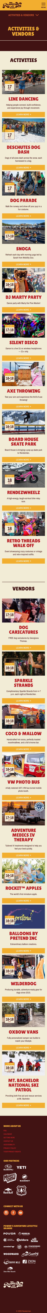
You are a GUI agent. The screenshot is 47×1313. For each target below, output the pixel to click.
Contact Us (8, 1141)
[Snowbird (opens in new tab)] (9, 1247)
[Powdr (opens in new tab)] (10, 1234)
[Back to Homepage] (23, 1284)
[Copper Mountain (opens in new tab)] (9, 1239)
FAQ (5, 1130)
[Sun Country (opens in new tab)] (30, 1254)
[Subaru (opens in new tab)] (8, 1167)
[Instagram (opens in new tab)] (6, 1212)
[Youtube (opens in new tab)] (20, 1212)
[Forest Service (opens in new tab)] (21, 1191)
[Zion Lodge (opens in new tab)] (29, 1262)
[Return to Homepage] (12, 5)
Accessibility (9, 1144)
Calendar (8, 1134)
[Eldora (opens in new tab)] (22, 1239)
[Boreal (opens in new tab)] (24, 1233)
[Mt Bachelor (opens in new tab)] (34, 1240)
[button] (23, 93)
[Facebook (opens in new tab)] (13, 1212)
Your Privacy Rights (12, 1151)
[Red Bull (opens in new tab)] (8, 1191)
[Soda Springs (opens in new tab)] (19, 1247)
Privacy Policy (10, 1148)
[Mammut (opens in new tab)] (25, 1177)
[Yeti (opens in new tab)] (21, 1167)
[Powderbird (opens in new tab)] (32, 1246)
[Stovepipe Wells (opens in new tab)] (12, 1261)
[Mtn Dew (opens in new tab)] (10, 1178)
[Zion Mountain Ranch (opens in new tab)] (9, 1269)
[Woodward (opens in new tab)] (11, 1254)
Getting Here (9, 1137)
